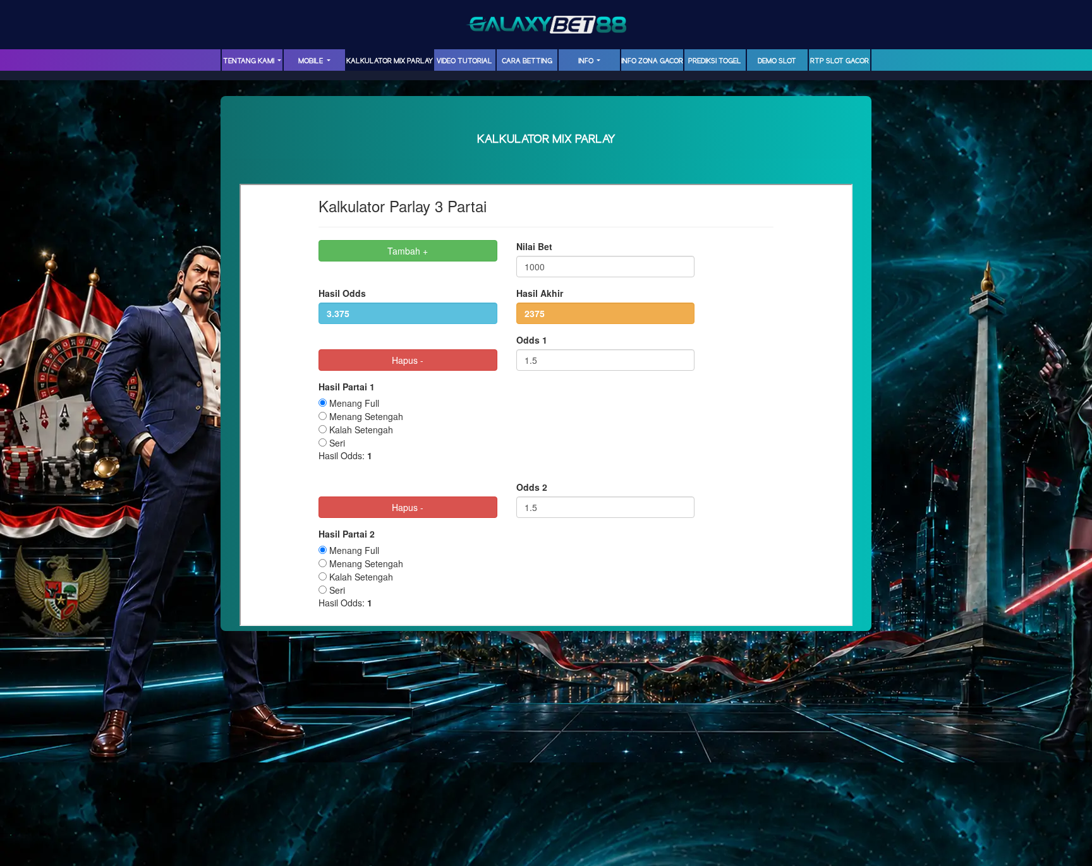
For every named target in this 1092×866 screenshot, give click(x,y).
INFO (586, 61)
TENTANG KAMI (249, 61)
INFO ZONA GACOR (652, 61)
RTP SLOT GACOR (839, 61)
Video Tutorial (464, 61)
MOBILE (311, 61)
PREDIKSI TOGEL (714, 61)
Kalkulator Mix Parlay (389, 61)
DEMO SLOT (777, 61)
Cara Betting (527, 61)
